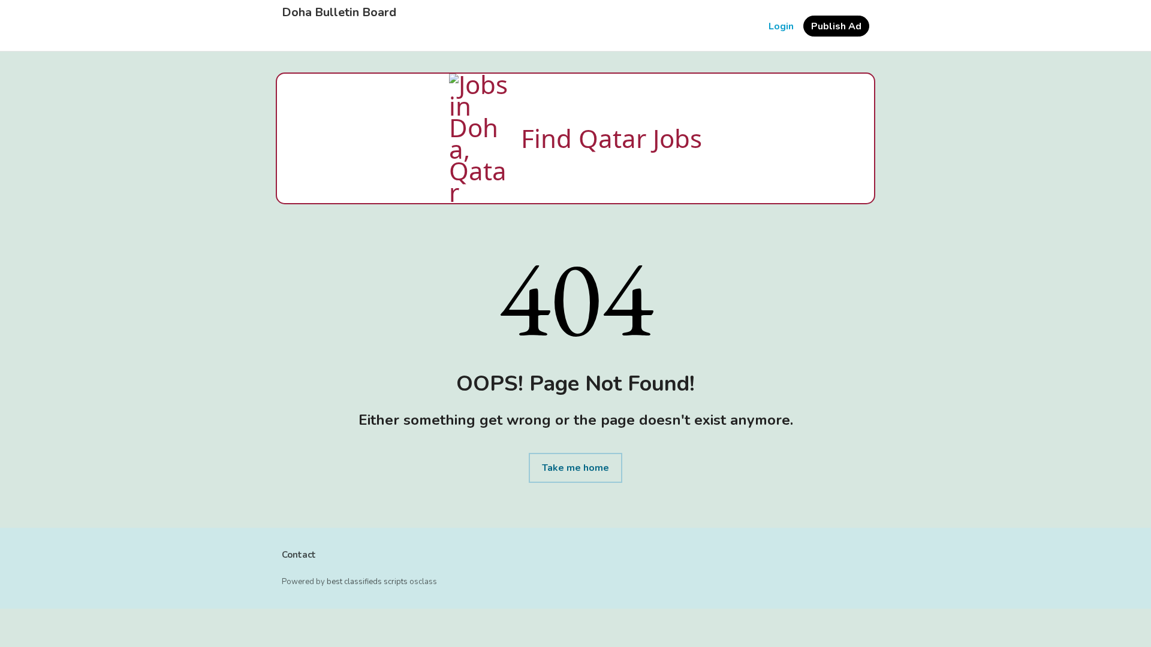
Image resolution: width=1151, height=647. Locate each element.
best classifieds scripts (367, 581)
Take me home (575, 467)
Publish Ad (836, 26)
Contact (299, 555)
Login (781, 26)
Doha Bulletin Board (339, 12)
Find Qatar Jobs (611, 138)
